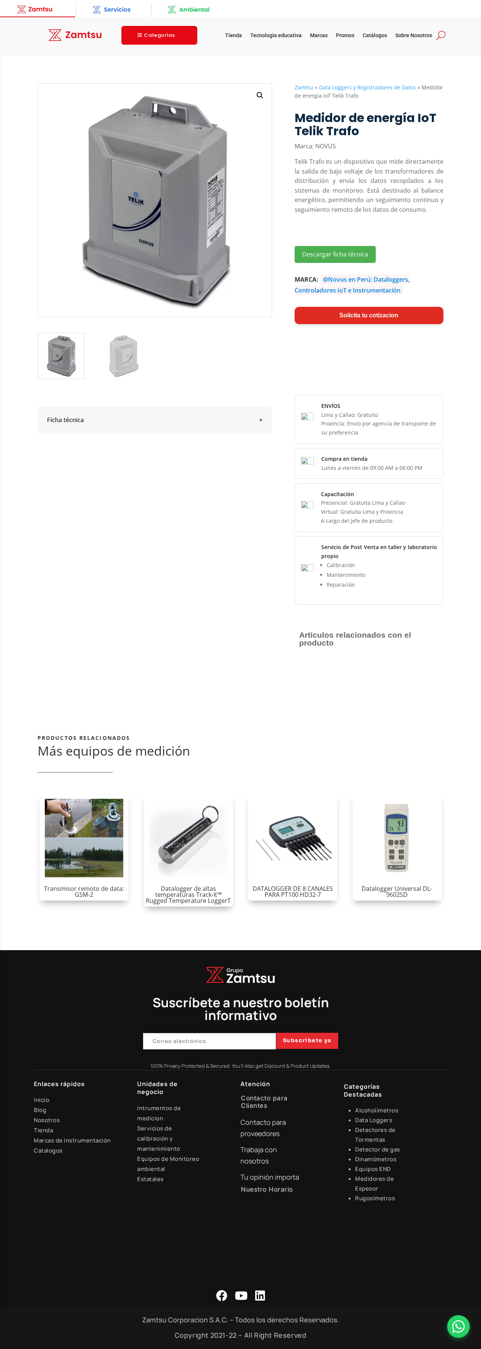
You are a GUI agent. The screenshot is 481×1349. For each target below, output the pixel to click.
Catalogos (48, 1150)
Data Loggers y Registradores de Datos (367, 87)
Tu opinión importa (269, 1177)
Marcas (319, 35)
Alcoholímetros (376, 1110)
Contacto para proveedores (263, 1128)
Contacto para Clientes (264, 1101)
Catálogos (375, 35)
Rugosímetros (375, 1198)
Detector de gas (377, 1149)
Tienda (233, 35)
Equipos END (373, 1169)
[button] (260, 95)
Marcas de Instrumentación (72, 1140)
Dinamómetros (375, 1159)
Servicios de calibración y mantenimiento (158, 1138)
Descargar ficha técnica (335, 254)
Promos (345, 35)
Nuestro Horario (267, 1189)
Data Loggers (373, 1120)
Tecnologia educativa (276, 35)
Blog (40, 1110)
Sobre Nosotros (413, 35)
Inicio (41, 1100)
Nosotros (47, 1120)
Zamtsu (304, 87)
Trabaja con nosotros (258, 1155)
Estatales (150, 1179)
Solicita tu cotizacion (368, 315)
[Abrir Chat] (458, 1326)
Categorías (159, 35)
